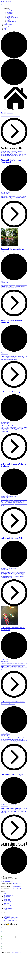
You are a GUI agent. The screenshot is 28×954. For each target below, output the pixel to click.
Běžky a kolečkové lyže (17, 154)
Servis (5, 904)
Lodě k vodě (10, 151)
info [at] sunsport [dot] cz (6, 881)
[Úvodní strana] (6, 5)
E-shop (5, 909)
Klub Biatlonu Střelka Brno (10, 918)
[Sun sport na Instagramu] (14, 84)
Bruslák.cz (6, 914)
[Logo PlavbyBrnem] (7, 951)
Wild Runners (7, 916)
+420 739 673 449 (16, 883)
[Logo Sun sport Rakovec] (9, 942)
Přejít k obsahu (4, 1)
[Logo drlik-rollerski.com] (9, 934)
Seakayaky (6, 903)
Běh (13, 153)
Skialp (10, 154)
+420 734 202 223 (16, 888)
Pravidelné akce (12, 155)
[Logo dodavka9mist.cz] (7, 945)
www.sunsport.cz (16, 952)
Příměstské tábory (8, 153)
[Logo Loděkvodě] (7, 947)
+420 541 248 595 (16, 886)
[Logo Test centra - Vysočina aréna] (8, 937)
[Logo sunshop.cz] (9, 926)
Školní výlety (7, 900)
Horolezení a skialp (8, 905)
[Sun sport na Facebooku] (14, 57)
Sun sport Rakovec (8, 895)
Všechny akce (4, 151)
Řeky (15, 153)
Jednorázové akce (5, 155)
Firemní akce (7, 899)
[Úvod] (15, 108)
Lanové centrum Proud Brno (10, 920)
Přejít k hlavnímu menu (13, 1)
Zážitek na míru (20, 155)
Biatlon (25, 154)
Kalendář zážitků (8, 908)
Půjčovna (6, 893)
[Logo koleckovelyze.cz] (8, 930)
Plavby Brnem (16, 151)
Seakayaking (6, 154)
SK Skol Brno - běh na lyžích (11, 917)
